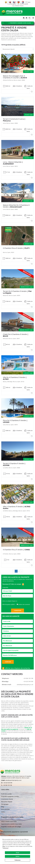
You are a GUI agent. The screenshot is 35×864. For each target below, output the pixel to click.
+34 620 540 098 (28, 681)
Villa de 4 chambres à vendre (15, 378)
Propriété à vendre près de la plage (11, 826)
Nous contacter (5, 809)
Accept (17, 852)
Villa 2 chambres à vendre (16, 507)
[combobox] (17, 621)
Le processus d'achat (7, 799)
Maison (6, 23)
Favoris (29, 2)
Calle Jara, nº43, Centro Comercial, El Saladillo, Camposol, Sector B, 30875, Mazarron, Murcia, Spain (16, 777)
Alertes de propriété (24, 3)
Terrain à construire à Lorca (14, 120)
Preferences (17, 860)
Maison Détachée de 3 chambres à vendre (16, 206)
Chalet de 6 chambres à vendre (15, 335)
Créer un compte (16, 584)
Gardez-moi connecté (24, 604)
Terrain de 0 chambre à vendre (17, 292)
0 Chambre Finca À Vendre (16, 248)
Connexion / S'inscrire (19, 5)
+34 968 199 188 (28, 678)
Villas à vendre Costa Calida (9, 821)
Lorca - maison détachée (13, 163)
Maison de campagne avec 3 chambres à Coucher (15, 77)
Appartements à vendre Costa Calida (11, 824)
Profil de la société (6, 794)
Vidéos (3, 812)
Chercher (8, 662)
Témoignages (4, 804)
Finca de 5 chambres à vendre (15, 421)
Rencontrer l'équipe (6, 801)
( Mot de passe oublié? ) (8, 604)
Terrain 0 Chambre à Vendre (14, 464)
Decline (17, 856)
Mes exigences (13, 3)
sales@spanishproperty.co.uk (25, 684)
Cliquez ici (14, 601)
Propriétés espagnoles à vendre (10, 796)
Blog (2, 807)
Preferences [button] (5, 848)
